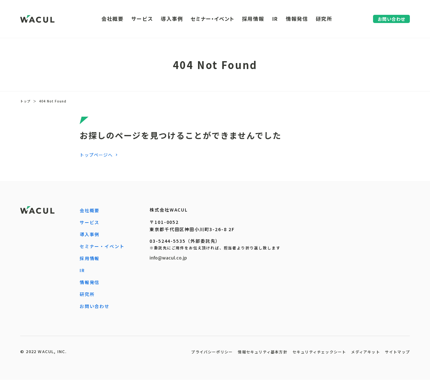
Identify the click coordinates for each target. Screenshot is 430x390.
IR (82, 270)
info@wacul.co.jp (168, 257)
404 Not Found (52, 101)
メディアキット (365, 352)
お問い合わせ (95, 306)
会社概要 (89, 210)
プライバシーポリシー (212, 352)
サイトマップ (397, 352)
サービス (89, 222)
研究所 (87, 294)
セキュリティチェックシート (319, 352)
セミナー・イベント (102, 246)
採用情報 (89, 258)
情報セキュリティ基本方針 (262, 352)
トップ (25, 101)
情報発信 (89, 282)
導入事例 (89, 234)
